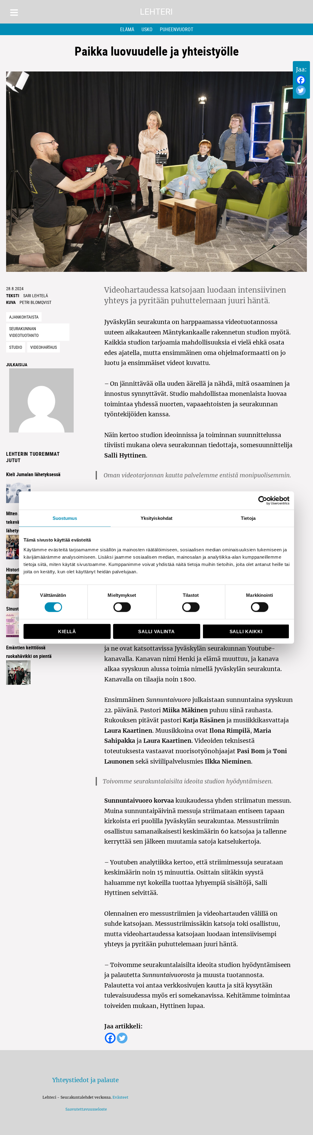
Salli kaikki (246, 631)
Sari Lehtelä (35, 295)
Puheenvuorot (176, 29)
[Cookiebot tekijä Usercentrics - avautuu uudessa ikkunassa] (262, 500)
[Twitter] (301, 90)
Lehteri (156, 12)
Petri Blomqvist (35, 302)
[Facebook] (301, 80)
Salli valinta (156, 631)
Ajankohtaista (24, 317)
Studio (15, 347)
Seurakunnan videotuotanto (24, 332)
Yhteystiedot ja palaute (85, 1080)
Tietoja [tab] (248, 518)
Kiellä (67, 631)
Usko (147, 29)
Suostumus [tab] (65, 518)
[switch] (122, 607)
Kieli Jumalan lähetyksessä (33, 474)
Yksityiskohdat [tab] (156, 518)
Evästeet (120, 1097)
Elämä (127, 29)
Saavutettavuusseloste (85, 1109)
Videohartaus (43, 347)
